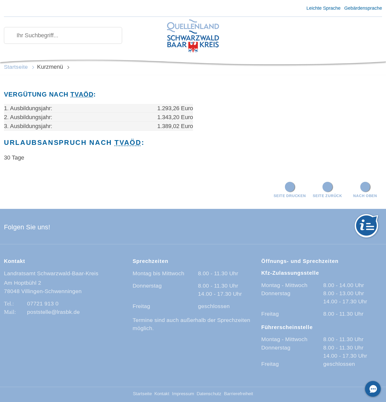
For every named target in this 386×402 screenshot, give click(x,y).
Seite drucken (290, 196)
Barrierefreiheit (238, 393)
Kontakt (161, 393)
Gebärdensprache (363, 8)
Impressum (183, 393)
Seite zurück (327, 196)
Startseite (16, 67)
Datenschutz (209, 393)
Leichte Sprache (323, 8)
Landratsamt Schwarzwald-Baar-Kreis (51, 273)
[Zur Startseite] (193, 36)
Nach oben (365, 196)
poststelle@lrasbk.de (53, 312)
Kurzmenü (50, 67)
